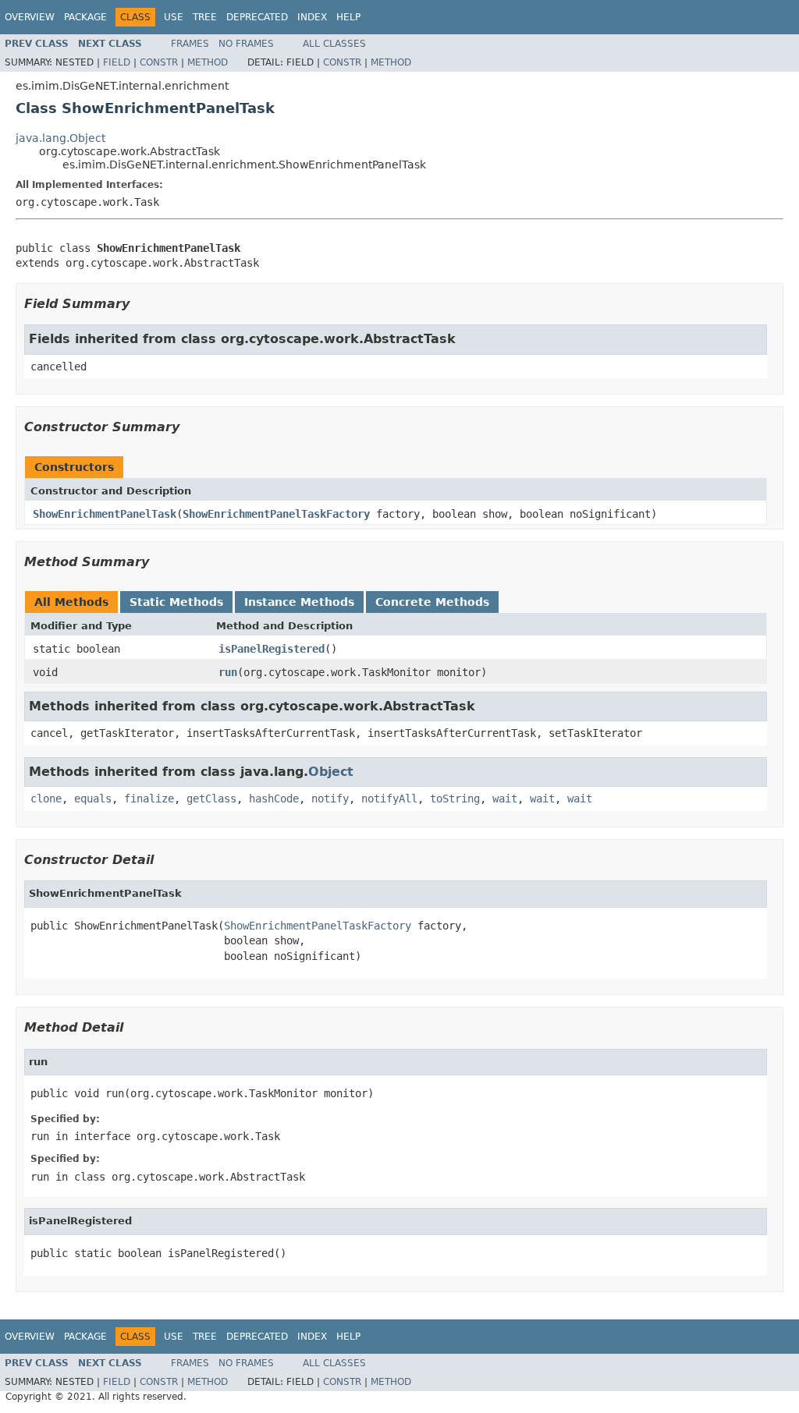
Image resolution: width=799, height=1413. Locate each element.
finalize (149, 798)
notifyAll (389, 798)
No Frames (246, 43)
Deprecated (257, 17)
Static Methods (176, 602)
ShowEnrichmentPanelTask (104, 514)
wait (504, 798)
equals (93, 798)
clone (46, 798)
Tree (205, 17)
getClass (211, 798)
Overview (30, 17)
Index (312, 17)
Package (85, 17)
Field (116, 62)
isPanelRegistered (271, 649)
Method (207, 62)
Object (330, 771)
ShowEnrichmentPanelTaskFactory (276, 514)
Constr (159, 62)
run (227, 672)
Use (173, 17)
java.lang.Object (60, 138)
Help (348, 17)
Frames (190, 43)
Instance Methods (299, 602)
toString (455, 798)
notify (330, 798)
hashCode (274, 798)
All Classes (334, 43)
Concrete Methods (432, 602)
